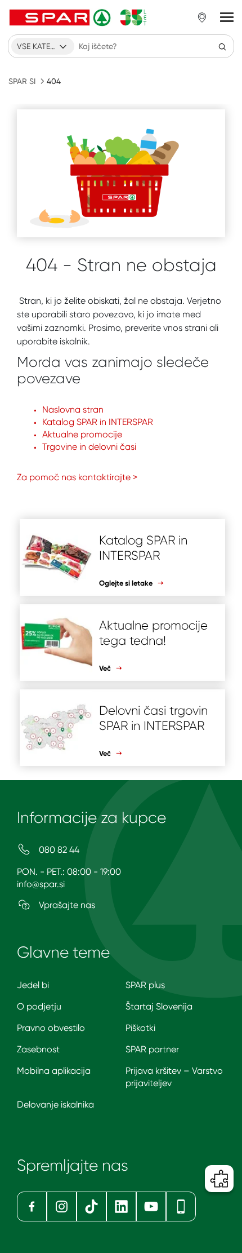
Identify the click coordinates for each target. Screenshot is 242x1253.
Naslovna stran (73, 409)
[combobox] (42, 46)
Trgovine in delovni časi (89, 446)
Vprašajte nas (66, 905)
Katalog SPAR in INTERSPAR (97, 422)
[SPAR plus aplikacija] (181, 1206)
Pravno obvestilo (51, 1027)
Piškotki (140, 1027)
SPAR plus (145, 985)
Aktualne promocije (82, 434)
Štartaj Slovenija (159, 1006)
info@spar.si (41, 884)
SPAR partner (152, 1049)
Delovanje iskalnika (55, 1104)
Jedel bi (33, 985)
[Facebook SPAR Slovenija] (32, 1206)
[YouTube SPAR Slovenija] (151, 1206)
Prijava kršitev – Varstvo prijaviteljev (174, 1076)
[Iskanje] (222, 46)
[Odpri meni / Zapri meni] (227, 17)
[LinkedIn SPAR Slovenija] (121, 1206)
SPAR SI (21, 81)
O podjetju (39, 1006)
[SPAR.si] (78, 17)
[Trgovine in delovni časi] (202, 17)
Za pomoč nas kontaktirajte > (77, 477)
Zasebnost (38, 1049)
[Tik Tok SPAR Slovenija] (91, 1206)
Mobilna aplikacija (54, 1070)
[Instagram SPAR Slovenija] (62, 1206)
